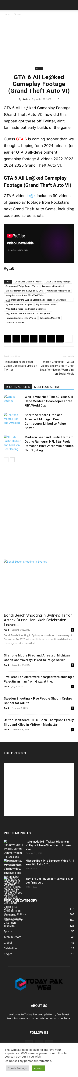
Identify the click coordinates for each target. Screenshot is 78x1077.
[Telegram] (60, 339)
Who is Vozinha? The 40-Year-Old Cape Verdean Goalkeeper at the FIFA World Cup (49, 401)
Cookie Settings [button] (17, 1068)
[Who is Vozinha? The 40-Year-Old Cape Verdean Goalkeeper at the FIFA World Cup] (13, 401)
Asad (6, 629)
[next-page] (12, 459)
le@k (31, 195)
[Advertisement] (39, 42)
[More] (69, 339)
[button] (6, 5)
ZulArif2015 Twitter (14, 322)
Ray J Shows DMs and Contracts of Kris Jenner (28, 313)
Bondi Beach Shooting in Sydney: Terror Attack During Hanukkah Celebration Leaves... (38, 620)
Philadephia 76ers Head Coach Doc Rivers (25, 308)
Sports (17, 14)
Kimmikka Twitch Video (58, 290)
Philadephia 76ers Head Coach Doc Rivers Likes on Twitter (20, 365)
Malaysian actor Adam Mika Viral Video (24, 295)
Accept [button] (38, 1068)
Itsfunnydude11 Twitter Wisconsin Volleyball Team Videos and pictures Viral (48, 845)
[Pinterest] (25, 339)
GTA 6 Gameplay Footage (58, 281)
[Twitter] (16, 339)
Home (7, 14)
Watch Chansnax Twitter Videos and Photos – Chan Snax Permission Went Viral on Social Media (57, 367)
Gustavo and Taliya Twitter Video (21, 286)
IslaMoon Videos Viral (53, 286)
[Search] (72, 5)
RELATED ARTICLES (18, 386)
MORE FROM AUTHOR (47, 386)
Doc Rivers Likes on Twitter (28, 281)
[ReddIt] (42, 339)
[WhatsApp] (33, 339)
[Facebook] (7, 339)
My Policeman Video (46, 304)
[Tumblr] (51, 339)
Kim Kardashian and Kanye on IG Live (24, 290)
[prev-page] (6, 459)
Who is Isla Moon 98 (50, 317)
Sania (25, 99)
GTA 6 (21, 139)
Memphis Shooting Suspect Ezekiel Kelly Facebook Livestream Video (35, 300)
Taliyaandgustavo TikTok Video (20, 317)
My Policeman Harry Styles (18, 304)
